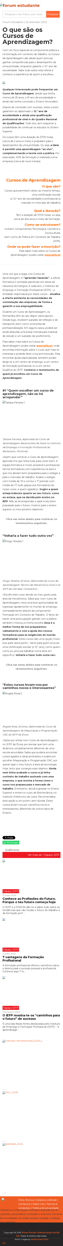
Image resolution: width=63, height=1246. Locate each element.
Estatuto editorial (46, 1200)
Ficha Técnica (26, 1200)
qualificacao (11, 849)
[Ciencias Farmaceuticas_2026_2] (31, 1064)
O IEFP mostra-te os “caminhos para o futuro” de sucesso (31, 1017)
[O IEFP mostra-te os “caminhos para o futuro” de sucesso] (31, 993)
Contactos (24, 1204)
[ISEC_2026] (31, 1115)
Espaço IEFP (51, 854)
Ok (4, 1243)
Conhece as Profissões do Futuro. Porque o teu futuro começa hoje (30, 900)
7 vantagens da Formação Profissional (23, 958)
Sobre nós (38, 1204)
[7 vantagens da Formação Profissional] (31, 935)
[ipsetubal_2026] (31, 1167)
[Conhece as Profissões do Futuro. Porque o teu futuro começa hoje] (31, 876)
